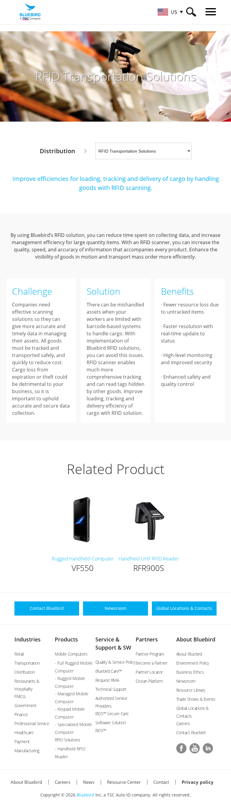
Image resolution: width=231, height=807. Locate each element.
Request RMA (107, 680)
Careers (183, 723)
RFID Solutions (67, 740)
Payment (22, 741)
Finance (21, 714)
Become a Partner (151, 663)
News (88, 782)
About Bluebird (195, 639)
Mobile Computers (71, 654)
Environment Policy (192, 663)
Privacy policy (198, 782)
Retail (19, 654)
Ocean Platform (149, 681)
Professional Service (31, 723)
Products (66, 639)
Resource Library (190, 690)
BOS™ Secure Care (112, 713)
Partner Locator (149, 672)
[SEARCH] (191, 12)
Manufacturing (26, 750)
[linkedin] (208, 748)
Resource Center (124, 782)
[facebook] (181, 748)
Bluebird (85, 795)
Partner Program (150, 654)
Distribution (24, 672)
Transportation (27, 663)
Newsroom (186, 681)
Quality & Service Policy (115, 662)
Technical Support (111, 689)
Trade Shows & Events (195, 699)
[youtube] (194, 748)
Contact (161, 782)
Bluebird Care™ (108, 671)
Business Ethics (190, 672)
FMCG (19, 696)
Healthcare (23, 732)
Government (25, 705)
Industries (27, 639)
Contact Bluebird (190, 732)
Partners (147, 639)
